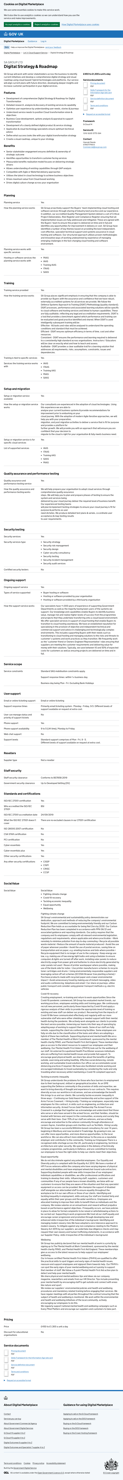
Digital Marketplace (14, 41)
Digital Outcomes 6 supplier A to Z (18, 1442)
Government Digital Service (25, 1468)
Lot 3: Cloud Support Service (35, 53)
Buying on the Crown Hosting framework (80, 1433)
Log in (43, 41)
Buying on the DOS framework (75, 1428)
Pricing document (97, 83)
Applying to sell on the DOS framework (79, 1419)
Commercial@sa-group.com (95, 147)
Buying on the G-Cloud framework (77, 1423)
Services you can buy (12, 1419)
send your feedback (53, 47)
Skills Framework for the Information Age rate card (101, 91)
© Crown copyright (111, 1473)
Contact (7, 1414)
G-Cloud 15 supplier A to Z (14, 1438)
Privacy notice (38, 1463)
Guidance (32, 41)
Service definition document (102, 98)
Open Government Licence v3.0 (51, 1473)
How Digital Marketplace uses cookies (80, 24)
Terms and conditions (99, 105)
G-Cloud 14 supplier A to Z (14, 1433)
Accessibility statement (56, 1463)
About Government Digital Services (18, 1428)
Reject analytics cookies (46, 24)
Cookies (27, 1463)
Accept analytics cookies (17, 24)
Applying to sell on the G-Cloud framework (80, 1414)
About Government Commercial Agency (20, 1423)
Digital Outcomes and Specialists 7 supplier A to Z (24, 1447)
